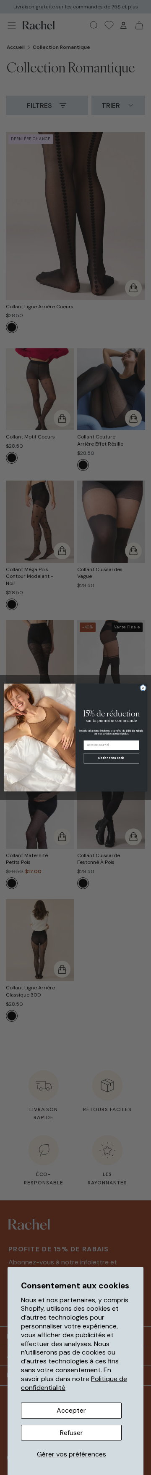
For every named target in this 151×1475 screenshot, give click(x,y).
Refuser (71, 1432)
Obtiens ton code (111, 758)
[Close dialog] (143, 687)
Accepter (71, 1410)
